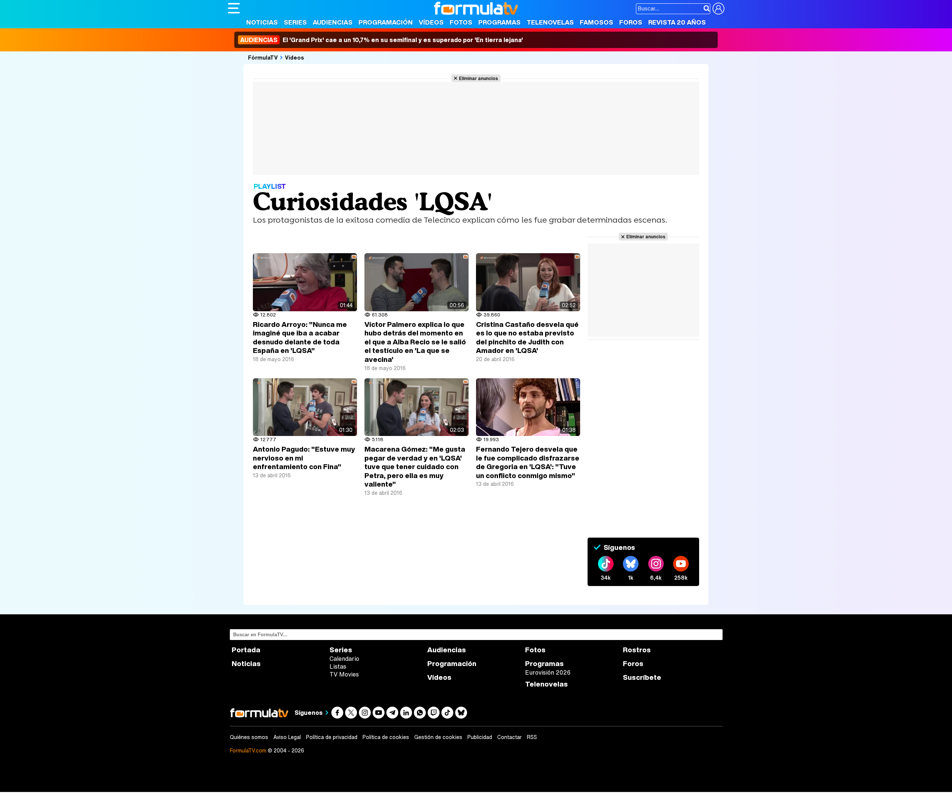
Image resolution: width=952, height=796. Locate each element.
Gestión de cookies (438, 737)
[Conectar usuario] (718, 9)
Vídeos (431, 22)
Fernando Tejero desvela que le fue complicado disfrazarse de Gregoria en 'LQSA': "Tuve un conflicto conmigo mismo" (527, 462)
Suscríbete (642, 677)
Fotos (461, 22)
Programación (385, 22)
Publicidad (479, 737)
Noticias (262, 22)
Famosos (596, 22)
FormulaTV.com (248, 750)
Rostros (637, 650)
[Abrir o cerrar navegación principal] (234, 8)
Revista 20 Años (677, 22)
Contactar (509, 737)
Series (295, 22)
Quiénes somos (249, 737)
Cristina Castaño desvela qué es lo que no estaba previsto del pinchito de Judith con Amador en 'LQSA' (527, 337)
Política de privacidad (331, 737)
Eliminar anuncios (478, 78)
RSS (532, 737)
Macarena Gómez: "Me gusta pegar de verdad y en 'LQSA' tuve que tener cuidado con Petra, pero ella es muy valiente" (414, 466)
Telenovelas (550, 22)
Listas (337, 666)
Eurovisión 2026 (547, 672)
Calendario (344, 658)
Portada (246, 650)
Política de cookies (386, 737)
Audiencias (333, 22)
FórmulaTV (263, 57)
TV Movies (344, 674)
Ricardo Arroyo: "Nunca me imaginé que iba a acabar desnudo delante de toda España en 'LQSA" (300, 337)
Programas (499, 22)
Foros (630, 22)
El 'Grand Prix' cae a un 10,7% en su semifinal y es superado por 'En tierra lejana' (381, 39)
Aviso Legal (287, 737)
